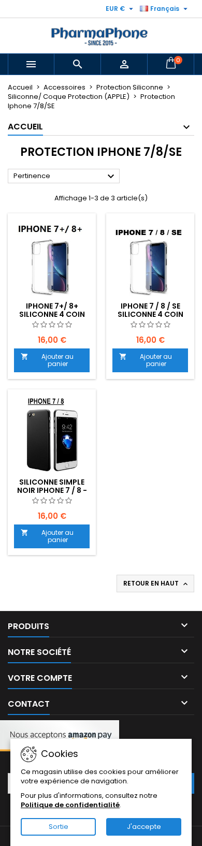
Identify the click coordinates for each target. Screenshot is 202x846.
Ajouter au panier (47, 360)
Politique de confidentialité (70, 805)
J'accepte (144, 827)
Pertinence (65, 176)
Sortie (58, 827)
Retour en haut (156, 583)
